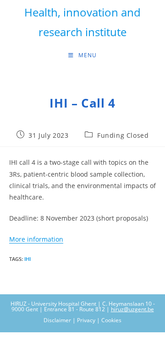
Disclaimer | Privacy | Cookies (82, 320)
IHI (27, 258)
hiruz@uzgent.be (132, 309)
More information (36, 239)
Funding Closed (122, 135)
